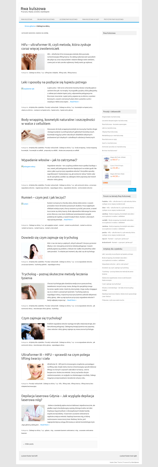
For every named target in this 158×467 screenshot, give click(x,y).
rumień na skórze (86, 225)
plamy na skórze (27, 110)
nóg (52, 430)
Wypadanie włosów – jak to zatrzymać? (49, 160)
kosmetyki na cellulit (36, 150)
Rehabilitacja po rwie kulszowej (112, 135)
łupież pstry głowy (66, 110)
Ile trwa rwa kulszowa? (109, 150)
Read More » (74, 102)
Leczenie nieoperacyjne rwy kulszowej (114, 120)
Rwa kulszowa (33, 8)
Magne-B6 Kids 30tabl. (117, 174)
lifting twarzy (72, 72)
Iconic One (113, 462)
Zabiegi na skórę (34, 72)
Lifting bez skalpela (51, 72)
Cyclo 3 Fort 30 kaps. (117, 165)
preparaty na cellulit (50, 150)
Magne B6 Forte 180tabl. (118, 157)
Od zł (114, 159)
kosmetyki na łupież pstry (83, 107)
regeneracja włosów (42, 188)
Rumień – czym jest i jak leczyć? (43, 197)
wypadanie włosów (70, 188)
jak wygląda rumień (51, 225)
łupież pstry (55, 110)
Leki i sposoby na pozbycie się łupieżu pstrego (54, 82)
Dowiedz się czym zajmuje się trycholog (49, 237)
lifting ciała (63, 72)
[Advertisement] (119, 71)
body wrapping (80, 147)
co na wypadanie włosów (83, 262)
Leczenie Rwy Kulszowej (68, 19)
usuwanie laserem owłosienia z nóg (66, 430)
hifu (60, 383)
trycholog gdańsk (41, 264)
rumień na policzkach (72, 225)
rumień (61, 225)
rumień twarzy (39, 228)
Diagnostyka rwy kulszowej (111, 117)
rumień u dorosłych (51, 228)
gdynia (47, 430)
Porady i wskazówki (51, 107)
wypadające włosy (56, 188)
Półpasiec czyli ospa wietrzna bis (113, 300)
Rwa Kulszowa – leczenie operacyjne (114, 124)
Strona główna (30, 26)
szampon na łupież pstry (42, 110)
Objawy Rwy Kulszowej (46, 19)
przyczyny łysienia (28, 264)
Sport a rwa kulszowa (109, 143)
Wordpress (135, 462)
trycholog (55, 308)
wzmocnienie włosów (85, 188)
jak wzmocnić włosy (81, 185)
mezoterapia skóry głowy (42, 308)
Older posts (28, 444)
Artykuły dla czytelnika (36, 107)
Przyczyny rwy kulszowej (114, 19)
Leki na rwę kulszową (109, 128)
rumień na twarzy (27, 228)
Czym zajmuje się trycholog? (41, 318)
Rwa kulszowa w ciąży (90, 19)
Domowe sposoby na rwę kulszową (114, 146)
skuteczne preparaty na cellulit (69, 150)
